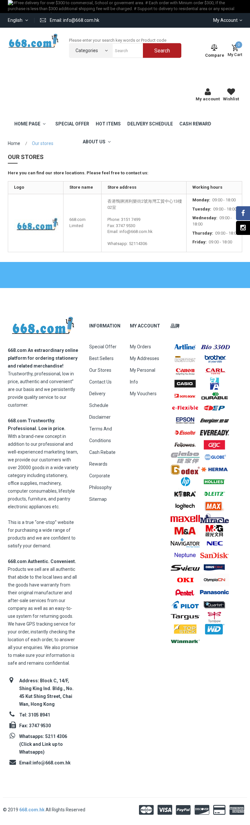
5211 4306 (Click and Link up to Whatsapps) (43, 744)
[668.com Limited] (33, 40)
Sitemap (98, 499)
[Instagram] (243, 228)
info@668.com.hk (52, 762)
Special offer (103, 346)
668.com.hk (32, 809)
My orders (140, 346)
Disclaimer (100, 417)
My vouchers (143, 393)
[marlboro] (43, 323)
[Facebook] (243, 213)
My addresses (144, 358)
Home (14, 143)
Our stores (100, 370)
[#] (185, 346)
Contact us (100, 381)
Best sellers (101, 358)
